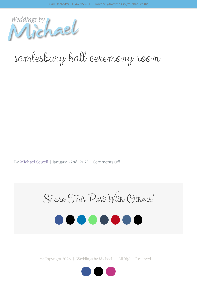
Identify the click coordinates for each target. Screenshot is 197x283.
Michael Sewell (34, 161)
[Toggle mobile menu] (187, 21)
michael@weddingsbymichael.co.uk (121, 4)
